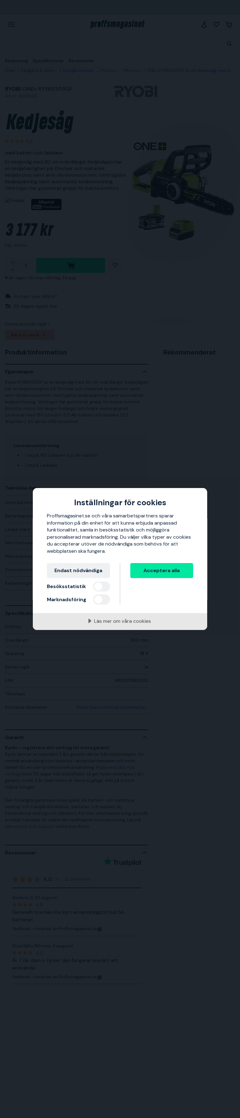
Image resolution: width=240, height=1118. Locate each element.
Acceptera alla (161, 570)
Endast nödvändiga (78, 570)
